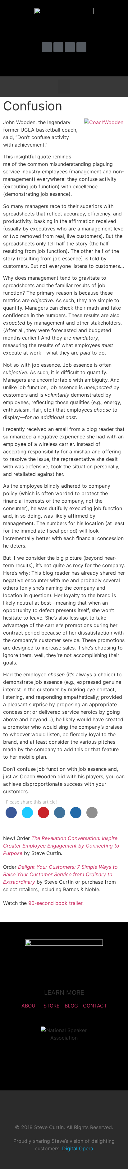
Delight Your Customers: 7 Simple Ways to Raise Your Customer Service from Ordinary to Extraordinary (60, 874)
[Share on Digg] (75, 816)
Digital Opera (77, 1148)
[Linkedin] (70, 47)
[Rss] (81, 47)
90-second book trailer (55, 903)
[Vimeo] (58, 47)
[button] (113, 63)
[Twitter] (47, 47)
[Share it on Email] (92, 816)
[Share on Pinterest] (43, 816)
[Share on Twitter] (27, 816)
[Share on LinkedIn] (59, 816)
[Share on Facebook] (11, 816)
